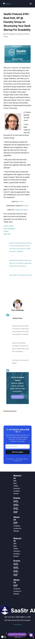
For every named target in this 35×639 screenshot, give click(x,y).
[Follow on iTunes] (29, 633)
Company (16, 526)
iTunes (20, 201)
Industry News (10, 411)
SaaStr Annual (15, 501)
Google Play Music (20, 210)
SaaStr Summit (16, 504)
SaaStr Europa (15, 508)
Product (6, 36)
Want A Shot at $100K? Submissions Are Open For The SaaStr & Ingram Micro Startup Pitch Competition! (22, 263)
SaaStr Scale (15, 512)
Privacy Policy (17, 624)
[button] (4, 637)
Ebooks (16, 493)
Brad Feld (7, 234)
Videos (15, 486)
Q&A (14, 481)
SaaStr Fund (15, 522)
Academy (16, 491)
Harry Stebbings (10, 34)
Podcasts (26, 34)
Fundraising (19, 34)
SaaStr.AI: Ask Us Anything (17, 635)
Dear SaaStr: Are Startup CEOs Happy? (21, 275)
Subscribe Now (17, 397)
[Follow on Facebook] (6, 633)
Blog (15, 483)
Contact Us (17, 528)
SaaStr (6, 231)
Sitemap (16, 531)
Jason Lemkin (9, 226)
